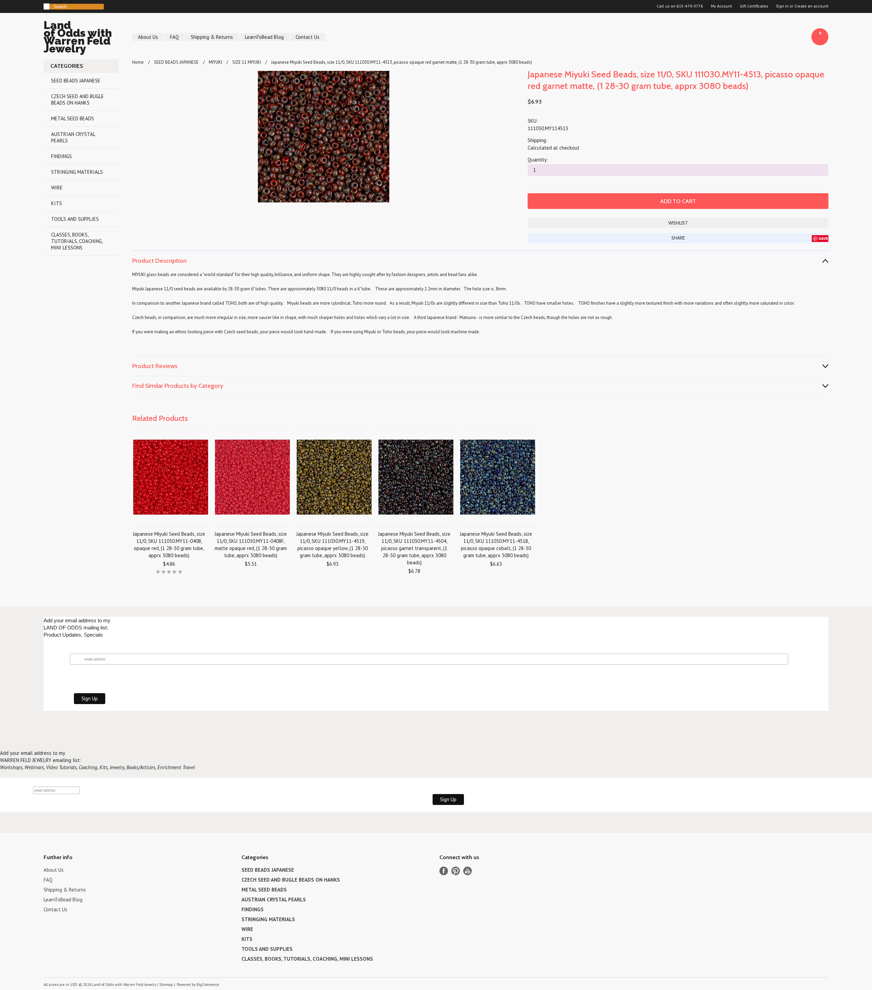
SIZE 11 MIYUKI (246, 62)
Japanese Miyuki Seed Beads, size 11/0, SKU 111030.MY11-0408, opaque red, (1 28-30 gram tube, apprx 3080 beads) (169, 545)
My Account (721, 6)
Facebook (443, 871)
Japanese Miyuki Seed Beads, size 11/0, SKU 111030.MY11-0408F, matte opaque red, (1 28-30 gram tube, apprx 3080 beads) (251, 545)
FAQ (174, 37)
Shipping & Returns (212, 37)
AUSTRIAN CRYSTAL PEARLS (73, 137)
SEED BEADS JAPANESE (75, 80)
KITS (56, 203)
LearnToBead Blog (264, 37)
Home (138, 62)
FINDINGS (61, 156)
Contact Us (308, 37)
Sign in (782, 6)
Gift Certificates (754, 6)
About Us (148, 37)
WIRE (57, 187)
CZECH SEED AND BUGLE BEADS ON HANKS (77, 99)
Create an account (811, 6)
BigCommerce (208, 984)
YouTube (467, 871)
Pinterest (455, 871)
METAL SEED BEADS (72, 118)
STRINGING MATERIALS (77, 172)
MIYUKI (215, 62)
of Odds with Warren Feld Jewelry (78, 38)
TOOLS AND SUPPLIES (75, 219)
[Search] (46, 6)
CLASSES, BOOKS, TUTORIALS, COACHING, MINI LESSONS (77, 241)
